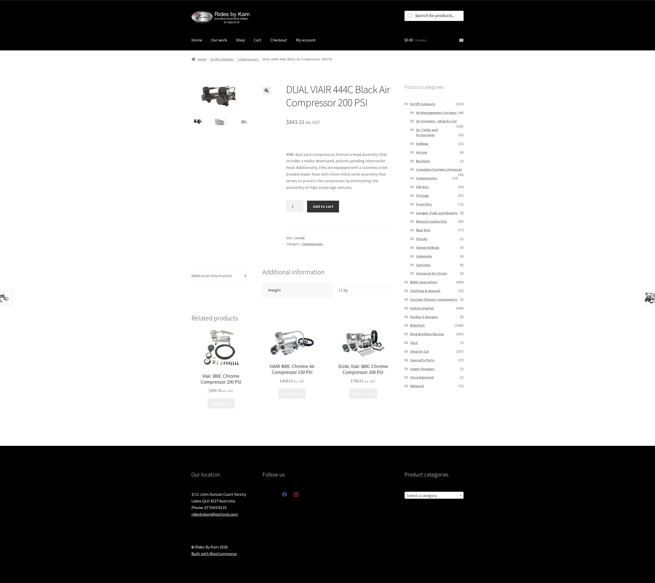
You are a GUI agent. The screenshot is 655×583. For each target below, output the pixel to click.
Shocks (422, 238)
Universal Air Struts (431, 273)
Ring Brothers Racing (427, 334)
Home (196, 39)
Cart (257, 39)
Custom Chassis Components (433, 299)
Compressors (248, 59)
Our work (219, 39)
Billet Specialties (423, 282)
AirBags (422, 143)
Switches (423, 265)
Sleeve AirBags (427, 247)
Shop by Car (419, 351)
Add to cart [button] (363, 393)
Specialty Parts (422, 360)
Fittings (422, 195)
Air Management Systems (436, 112)
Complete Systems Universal (439, 169)
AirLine (421, 152)
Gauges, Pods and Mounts (436, 213)
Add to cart (323, 206)
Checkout (278, 39)
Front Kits (424, 204)
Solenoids (424, 256)
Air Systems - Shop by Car (436, 121)
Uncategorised (422, 377)
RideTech (417, 325)
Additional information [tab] (211, 275)
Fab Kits (422, 187)
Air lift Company (222, 59)
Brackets (423, 161)
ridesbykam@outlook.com (214, 514)
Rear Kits (423, 230)
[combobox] (434, 495)
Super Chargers (422, 368)
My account (306, 39)
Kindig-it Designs (424, 317)
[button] (267, 91)
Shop (240, 39)
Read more (221, 403)
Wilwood (417, 386)
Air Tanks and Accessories (427, 132)
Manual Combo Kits (431, 221)
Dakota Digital (422, 308)
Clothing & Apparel (425, 290)
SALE (414, 342)
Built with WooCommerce (214, 553)
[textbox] (434, 495)
